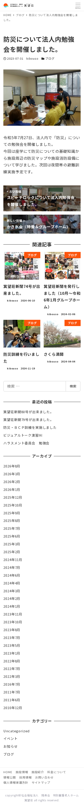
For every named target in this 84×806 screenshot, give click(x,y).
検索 (73, 386)
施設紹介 (38, 772)
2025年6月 (11, 536)
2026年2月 (11, 481)
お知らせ (10, 746)
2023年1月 (11, 653)
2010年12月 (12, 707)
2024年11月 (12, 559)
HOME (7, 772)
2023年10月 (12, 622)
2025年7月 (11, 528)
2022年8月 (11, 661)
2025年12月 (12, 497)
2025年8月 (11, 520)
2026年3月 (11, 473)
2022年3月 (11, 676)
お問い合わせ (44, 777)
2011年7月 (11, 692)
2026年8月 (11, 466)
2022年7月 (11, 668)
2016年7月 (11, 684)
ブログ (50, 58)
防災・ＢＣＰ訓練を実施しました (30, 427)
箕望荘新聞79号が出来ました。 (28, 419)
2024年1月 (11, 606)
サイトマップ (41, 782)
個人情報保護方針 (15, 782)
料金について (56, 772)
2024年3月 (11, 590)
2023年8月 (11, 629)
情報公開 (9, 777)
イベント (10, 738)
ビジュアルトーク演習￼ (22, 435)
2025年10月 (12, 505)
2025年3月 (11, 544)
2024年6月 (11, 575)
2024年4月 (11, 583)
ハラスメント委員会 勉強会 (26, 443)
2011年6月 (11, 699)
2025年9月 (11, 513)
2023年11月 (12, 614)
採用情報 (25, 777)
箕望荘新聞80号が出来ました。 (28, 411)
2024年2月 (11, 598)
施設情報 (22, 772)
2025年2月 (11, 551)
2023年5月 (11, 645)
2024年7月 (11, 567)
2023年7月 (11, 637)
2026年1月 (11, 489)
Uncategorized (16, 731)
